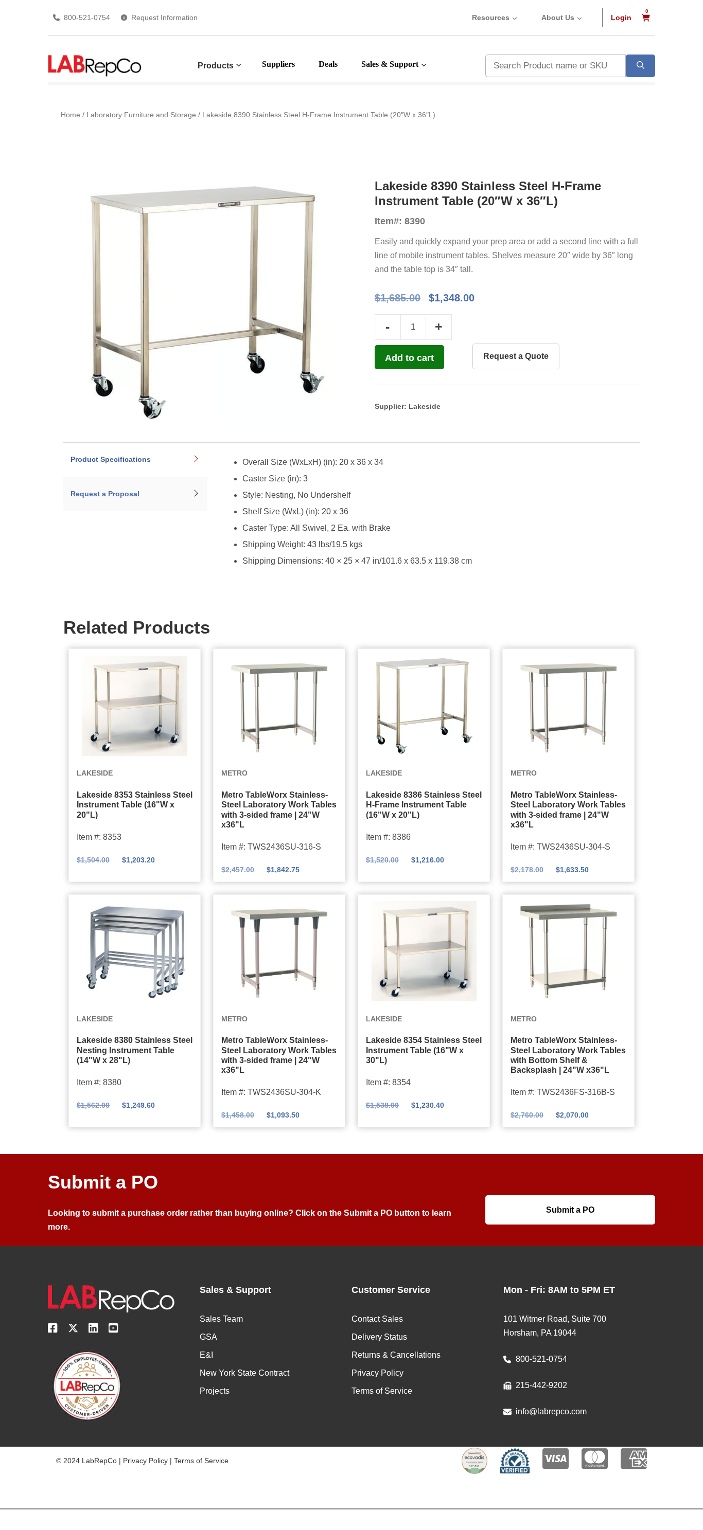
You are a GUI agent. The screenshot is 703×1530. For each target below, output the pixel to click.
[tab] (135, 460)
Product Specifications (111, 459)
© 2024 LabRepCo (86, 1460)
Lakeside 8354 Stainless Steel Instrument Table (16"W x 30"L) (424, 1050)
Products (216, 65)
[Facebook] (53, 1330)
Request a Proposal (105, 494)
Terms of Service (201, 1460)
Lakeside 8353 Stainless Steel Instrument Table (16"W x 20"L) (134, 804)
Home (70, 115)
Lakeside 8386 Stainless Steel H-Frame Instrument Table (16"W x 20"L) (424, 804)
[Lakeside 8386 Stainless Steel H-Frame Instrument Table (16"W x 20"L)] (423, 705)
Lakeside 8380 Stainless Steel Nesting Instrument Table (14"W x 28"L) (134, 1050)
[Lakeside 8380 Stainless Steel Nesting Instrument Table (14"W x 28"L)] (134, 951)
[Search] (640, 66)
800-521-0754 (87, 17)
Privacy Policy (145, 1460)
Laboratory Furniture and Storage (141, 115)
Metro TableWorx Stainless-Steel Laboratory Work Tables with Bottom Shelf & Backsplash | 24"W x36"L (568, 1055)
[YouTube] (113, 1330)
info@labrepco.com (551, 1411)
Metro (234, 773)
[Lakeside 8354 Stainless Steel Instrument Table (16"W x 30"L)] (423, 951)
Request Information (164, 17)
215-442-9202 (541, 1385)
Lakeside (425, 406)
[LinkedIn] (93, 1330)
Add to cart (409, 358)
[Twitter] (73, 1330)
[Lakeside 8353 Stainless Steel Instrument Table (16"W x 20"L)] (134, 705)
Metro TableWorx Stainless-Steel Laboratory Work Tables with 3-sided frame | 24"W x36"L (279, 809)
